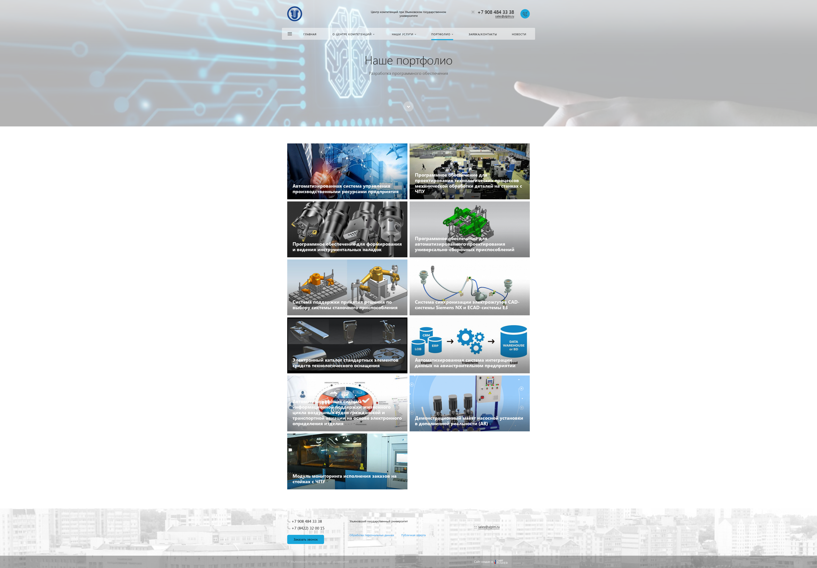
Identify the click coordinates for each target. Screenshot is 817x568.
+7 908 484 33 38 (495, 11)
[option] (408, 63)
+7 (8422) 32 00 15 (307, 528)
